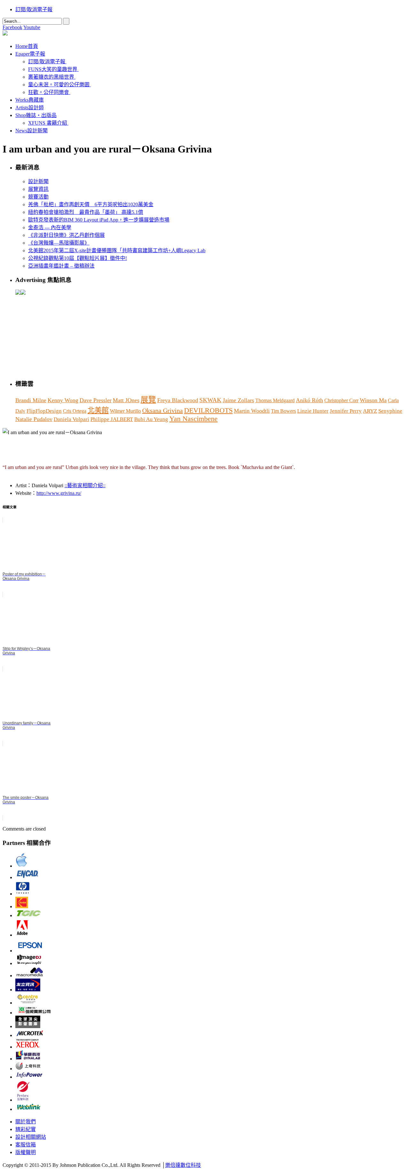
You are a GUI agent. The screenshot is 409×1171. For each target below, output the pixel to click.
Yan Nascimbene (193, 419)
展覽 (148, 399)
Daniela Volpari (71, 419)
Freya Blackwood (177, 400)
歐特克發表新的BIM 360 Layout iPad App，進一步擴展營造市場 (98, 219)
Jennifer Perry (346, 411)
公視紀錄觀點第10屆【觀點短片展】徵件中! (77, 258)
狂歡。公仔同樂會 (48, 92)
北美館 (98, 410)
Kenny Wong (63, 400)
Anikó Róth (309, 400)
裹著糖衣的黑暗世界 (51, 77)
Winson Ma (373, 400)
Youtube (31, 27)
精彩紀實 (25, 1129)
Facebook (12, 27)
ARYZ (370, 411)
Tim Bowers (283, 411)
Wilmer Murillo (125, 411)
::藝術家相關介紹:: (85, 485)
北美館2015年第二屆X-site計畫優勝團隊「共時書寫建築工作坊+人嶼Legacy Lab (116, 250)
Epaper (30, 54)
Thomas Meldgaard (275, 400)
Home (26, 46)
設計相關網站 (30, 1137)
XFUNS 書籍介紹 (47, 123)
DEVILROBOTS (208, 410)
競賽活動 (38, 196)
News (31, 130)
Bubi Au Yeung (151, 419)
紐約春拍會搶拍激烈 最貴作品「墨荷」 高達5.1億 (85, 212)
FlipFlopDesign (44, 411)
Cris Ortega (74, 411)
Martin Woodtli (252, 411)
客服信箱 (25, 1144)
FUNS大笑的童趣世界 (52, 69)
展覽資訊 (38, 189)
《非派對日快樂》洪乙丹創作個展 (66, 235)
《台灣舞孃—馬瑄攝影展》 (58, 243)
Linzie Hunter (312, 411)
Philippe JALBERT (111, 419)
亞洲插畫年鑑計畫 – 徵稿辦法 (61, 266)
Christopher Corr (341, 400)
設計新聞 (38, 181)
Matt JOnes (126, 400)
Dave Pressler (96, 400)
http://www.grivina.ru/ (58, 493)
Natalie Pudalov (33, 419)
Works (29, 100)
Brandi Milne (30, 400)
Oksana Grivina (162, 410)
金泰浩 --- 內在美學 (49, 227)
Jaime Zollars (238, 400)
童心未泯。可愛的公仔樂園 (58, 84)
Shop (36, 115)
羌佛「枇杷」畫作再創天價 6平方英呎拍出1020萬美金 (90, 204)
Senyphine (390, 411)
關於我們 (25, 1121)
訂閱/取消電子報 (33, 9)
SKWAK (210, 400)
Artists (29, 107)
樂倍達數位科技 (183, 1165)
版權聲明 (25, 1152)
